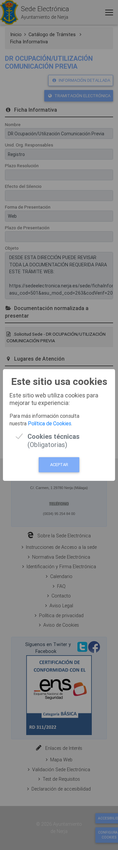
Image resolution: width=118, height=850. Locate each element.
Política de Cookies (49, 423)
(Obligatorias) (54, 436)
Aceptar (59, 464)
